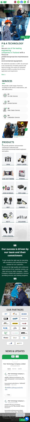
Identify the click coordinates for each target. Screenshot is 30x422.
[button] (2, 11)
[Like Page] (13, 356)
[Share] (17, 356)
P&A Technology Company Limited (14, 364)
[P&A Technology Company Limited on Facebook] (15, 359)
